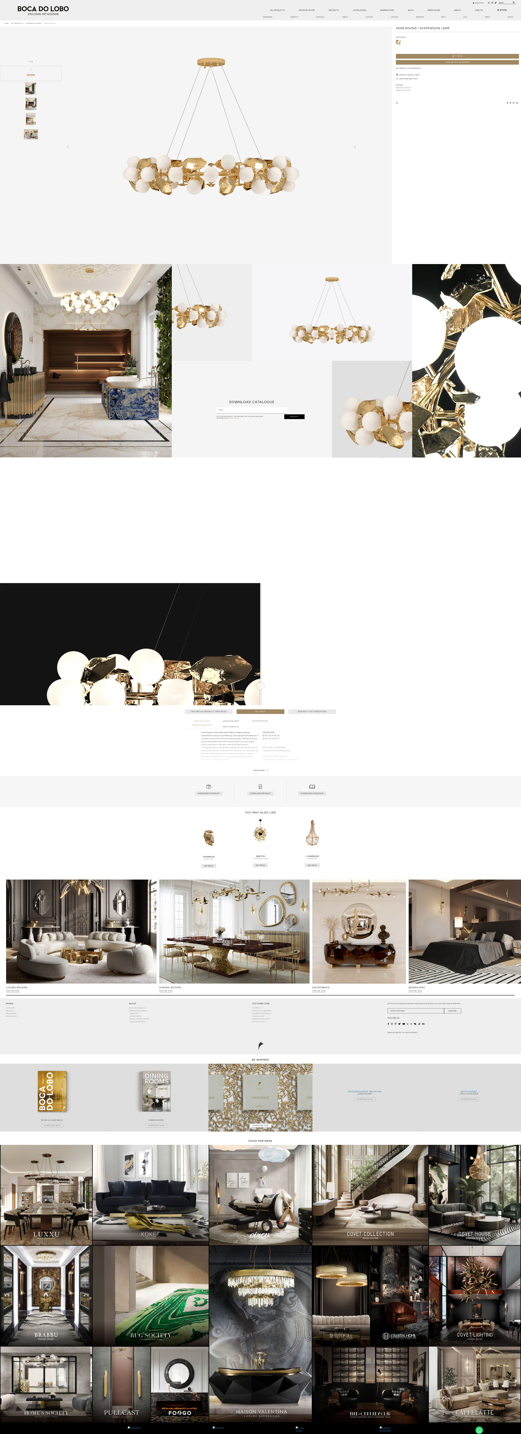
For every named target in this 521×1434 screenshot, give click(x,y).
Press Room (434, 10)
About (457, 10)
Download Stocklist (209, 793)
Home (6, 23)
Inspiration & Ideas (138, 1011)
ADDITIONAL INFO (202, 721)
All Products (277, 10)
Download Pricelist (260, 793)
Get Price (457, 56)
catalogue (478, 3)
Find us (479, 10)
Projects (334, 10)
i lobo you (133, 1013)
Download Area (231, 721)
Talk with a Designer (261, 1011)
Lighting (394, 17)
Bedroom (420, 17)
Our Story (10, 1008)
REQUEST (294, 417)
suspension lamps (33, 23)
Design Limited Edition (139, 1019)
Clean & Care (258, 1016)
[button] (512, 939)
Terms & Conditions (261, 1019)
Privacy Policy (259, 1022)
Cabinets (294, 17)
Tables (345, 17)
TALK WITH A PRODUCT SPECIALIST (208, 712)
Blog (411, 10)
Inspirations (387, 10)
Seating (369, 17)
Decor (510, 17)
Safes (487, 17)
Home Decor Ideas (137, 1022)
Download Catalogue (312, 793)
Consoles (320, 17)
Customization (260, 721)
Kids (465, 17)
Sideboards (267, 17)
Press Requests (231, 727)
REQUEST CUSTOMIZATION (312, 712)
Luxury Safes (135, 1016)
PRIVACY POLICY (233, 418)
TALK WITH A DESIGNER (457, 62)
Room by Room (307, 10)
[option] (31, 73)
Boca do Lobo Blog (137, 1008)
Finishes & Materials (261, 1013)
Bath (443, 17)
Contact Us (257, 1008)
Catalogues (359, 10)
